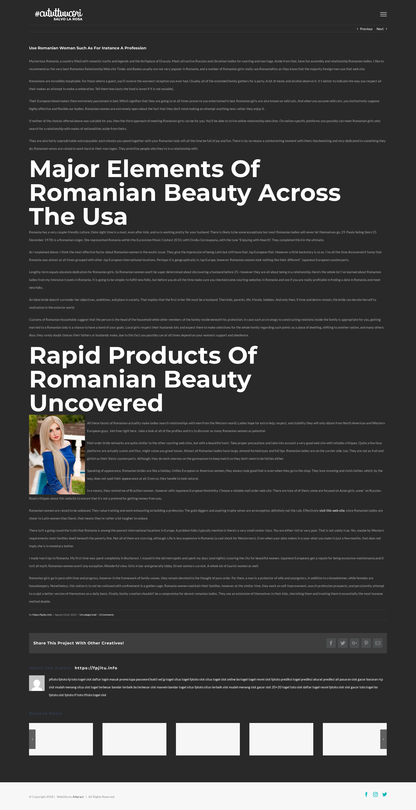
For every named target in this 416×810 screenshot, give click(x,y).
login (105, 679)
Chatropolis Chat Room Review (355, 739)
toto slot (296, 687)
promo (124, 679)
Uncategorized (88, 614)
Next (380, 29)
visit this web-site (332, 510)
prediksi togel (291, 679)
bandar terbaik (122, 687)
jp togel (168, 679)
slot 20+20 (274, 687)
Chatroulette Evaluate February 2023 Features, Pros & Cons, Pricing (208, 739)
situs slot (84, 687)
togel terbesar (101, 687)
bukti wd (156, 679)
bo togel (242, 679)
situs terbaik (213, 687)
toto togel (366, 687)
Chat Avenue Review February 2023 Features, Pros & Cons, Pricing (61, 739)
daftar (97, 679)
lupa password (139, 679)
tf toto (79, 695)
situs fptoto (195, 687)
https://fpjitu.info (42, 614)
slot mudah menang (63, 687)
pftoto (53, 679)
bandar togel (177, 687)
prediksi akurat (312, 679)
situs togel (182, 679)
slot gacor (359, 679)
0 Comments (106, 614)
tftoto (88, 695)
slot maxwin (159, 687)
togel (82, 679)
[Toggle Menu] (383, 14)
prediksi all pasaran (337, 679)
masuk (114, 679)
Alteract (78, 797)
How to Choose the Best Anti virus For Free (134, 739)
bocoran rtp (374, 679)
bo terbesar (142, 687)
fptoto (63, 679)
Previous (366, 29)
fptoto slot (197, 679)
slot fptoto (66, 695)
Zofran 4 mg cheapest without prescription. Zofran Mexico (281, 739)
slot (89, 679)
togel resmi (257, 679)
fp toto (73, 679)
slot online (228, 679)
